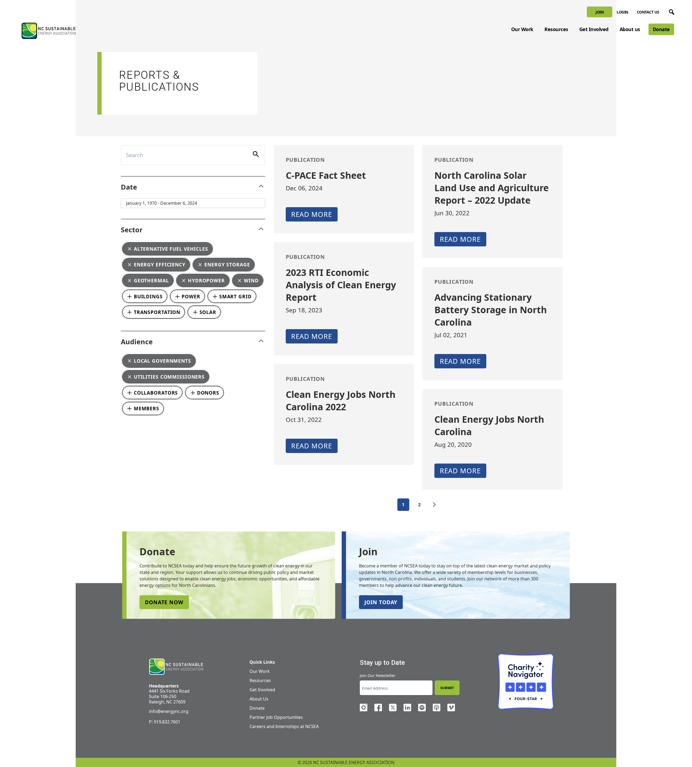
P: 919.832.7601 (164, 722)
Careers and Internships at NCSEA (284, 726)
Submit (447, 687)
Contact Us (648, 12)
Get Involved (593, 29)
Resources (556, 29)
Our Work (522, 29)
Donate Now (164, 602)
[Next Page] (434, 504)
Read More (311, 214)
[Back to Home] (49, 31)
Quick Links (262, 662)
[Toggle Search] (670, 11)
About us (630, 29)
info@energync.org (168, 711)
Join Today (380, 602)
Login (622, 12)
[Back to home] (176, 667)
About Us (258, 699)
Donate (661, 29)
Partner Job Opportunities (276, 717)
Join (599, 12)
